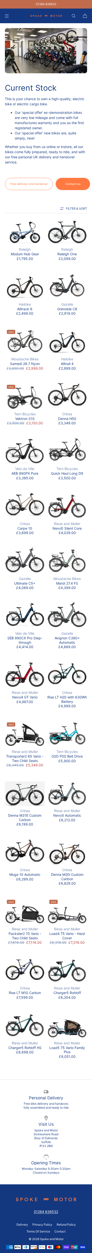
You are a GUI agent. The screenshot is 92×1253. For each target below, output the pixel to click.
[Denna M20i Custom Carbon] (67, 852)
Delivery (22, 1224)
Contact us (73, 184)
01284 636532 (46, 4)
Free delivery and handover (29, 184)
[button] (73, 16)
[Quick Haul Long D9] (67, 451)
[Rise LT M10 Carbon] (25, 970)
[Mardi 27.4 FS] (67, 560)
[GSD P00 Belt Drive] (67, 733)
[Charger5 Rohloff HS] (25, 1025)
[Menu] (11, 16)
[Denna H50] (67, 396)
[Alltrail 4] (67, 341)
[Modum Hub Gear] (25, 231)
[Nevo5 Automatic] (67, 793)
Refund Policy (66, 1224)
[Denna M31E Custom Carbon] (25, 793)
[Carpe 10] (25, 506)
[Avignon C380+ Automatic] (67, 615)
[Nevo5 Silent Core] (67, 506)
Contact (60, 1231)
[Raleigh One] (67, 231)
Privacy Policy (42, 1224)
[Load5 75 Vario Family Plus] (67, 1025)
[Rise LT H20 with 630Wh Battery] (67, 674)
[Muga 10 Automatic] (25, 852)
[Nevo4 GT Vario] (25, 674)
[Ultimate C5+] (25, 560)
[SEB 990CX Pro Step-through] (25, 615)
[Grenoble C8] (67, 286)
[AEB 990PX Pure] (25, 451)
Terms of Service (38, 1231)
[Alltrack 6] (25, 286)
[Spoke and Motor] (46, 16)
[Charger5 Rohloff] (67, 970)
